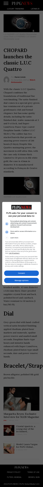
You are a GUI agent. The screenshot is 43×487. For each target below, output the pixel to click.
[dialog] (21, 243)
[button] (21, 237)
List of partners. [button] (14, 253)
